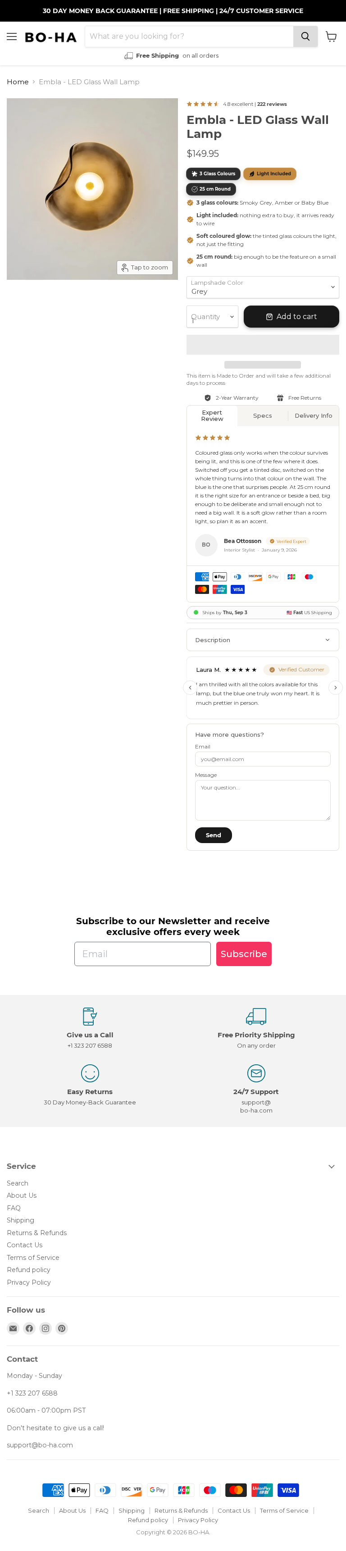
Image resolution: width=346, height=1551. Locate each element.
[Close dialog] (326, 713)
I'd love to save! (90, 819)
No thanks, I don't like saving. (91, 846)
